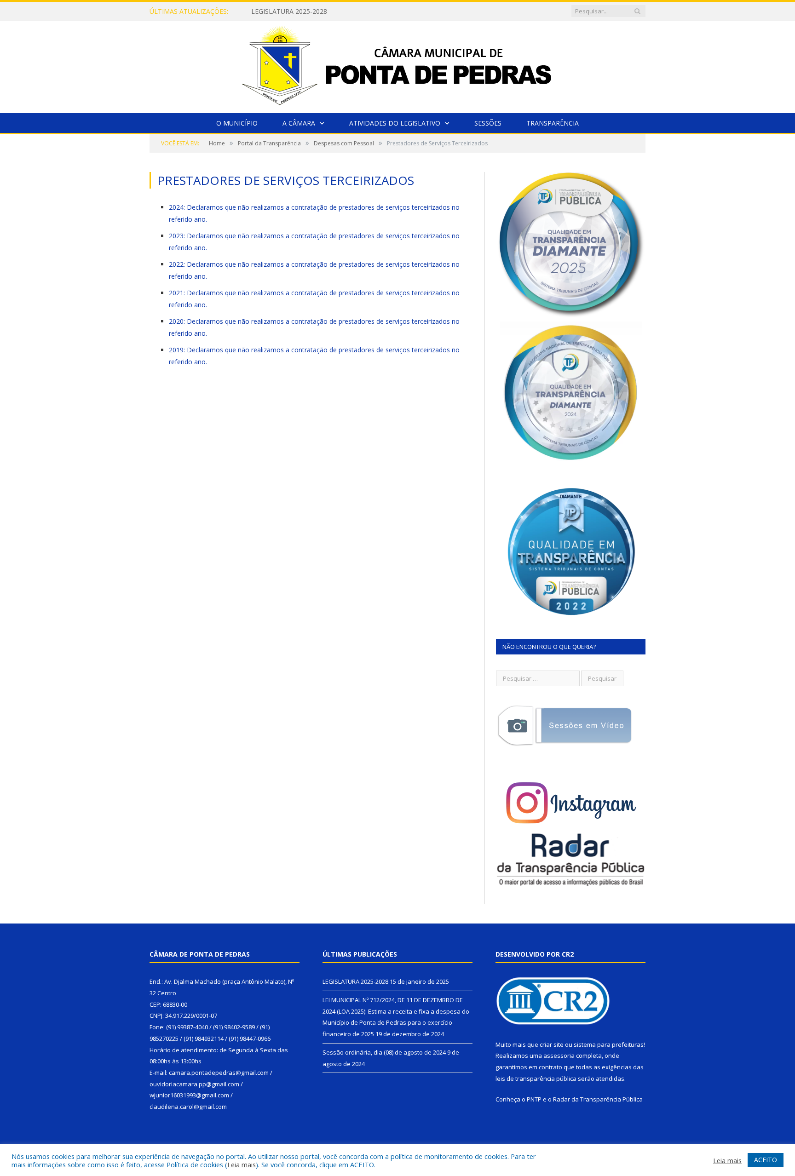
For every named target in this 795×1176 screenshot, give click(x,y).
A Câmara (298, 123)
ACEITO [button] (765, 1159)
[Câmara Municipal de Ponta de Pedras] (397, 65)
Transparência (552, 123)
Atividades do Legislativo (394, 123)
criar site (552, 1044)
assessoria (559, 1055)
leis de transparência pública (535, 1078)
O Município (237, 123)
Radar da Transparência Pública (598, 1099)
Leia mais (241, 1164)
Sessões (487, 123)
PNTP (534, 1099)
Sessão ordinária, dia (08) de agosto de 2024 (384, 1052)
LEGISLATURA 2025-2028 (355, 981)
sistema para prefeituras (609, 1044)
